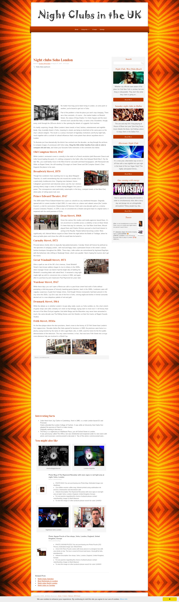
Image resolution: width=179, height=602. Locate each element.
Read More (128, 100)
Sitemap (102, 29)
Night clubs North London (47, 583)
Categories (84, 29)
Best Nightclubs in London (48, 581)
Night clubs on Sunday (46, 585)
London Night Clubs (44, 63)
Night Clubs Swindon (46, 579)
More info (123, 599)
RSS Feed (77, 596)
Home (59, 596)
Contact (94, 29)
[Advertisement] (90, 46)
